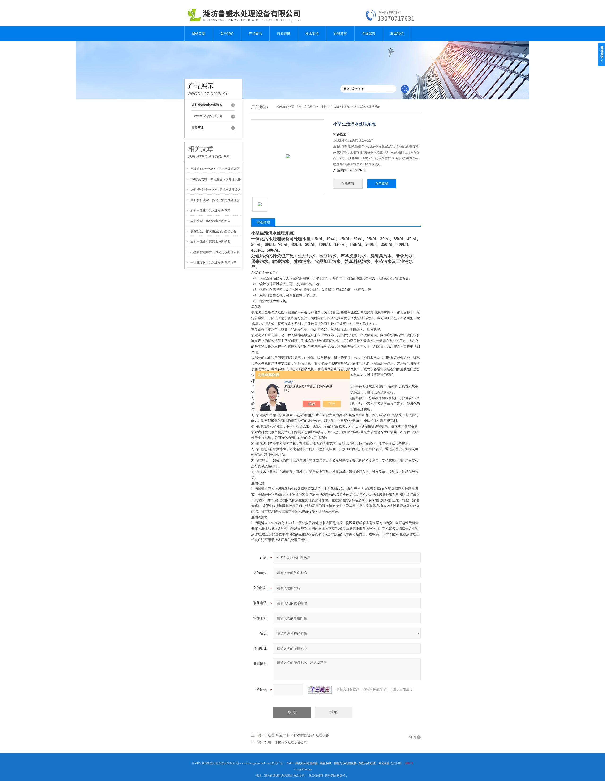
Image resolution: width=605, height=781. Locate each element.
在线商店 (340, 33)
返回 (412, 737)
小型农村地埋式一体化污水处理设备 (215, 252)
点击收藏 (381, 183)
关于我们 (226, 33)
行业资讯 (283, 33)
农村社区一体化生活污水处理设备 (213, 231)
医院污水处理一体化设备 (374, 763)
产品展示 (255, 33)
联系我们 (397, 33)
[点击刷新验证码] (320, 690)
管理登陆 (330, 775)
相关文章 (201, 148)
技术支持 (312, 33)
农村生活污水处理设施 (208, 116)
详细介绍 (263, 222)
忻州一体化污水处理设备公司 (285, 742)
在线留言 (368, 33)
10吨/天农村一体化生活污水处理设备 (215, 189)
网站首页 (198, 33)
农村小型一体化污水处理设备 (210, 221)
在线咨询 (347, 183)
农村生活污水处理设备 (335, 106)
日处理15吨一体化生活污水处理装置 (215, 169)
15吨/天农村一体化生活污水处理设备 (215, 179)
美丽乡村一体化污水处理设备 (338, 763)
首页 (298, 106)
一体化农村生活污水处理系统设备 (213, 262)
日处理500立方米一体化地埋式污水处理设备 (296, 735)
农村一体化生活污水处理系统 (210, 210)
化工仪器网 (316, 775)
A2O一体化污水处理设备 (302, 763)
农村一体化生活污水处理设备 (210, 241)
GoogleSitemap (303, 769)
